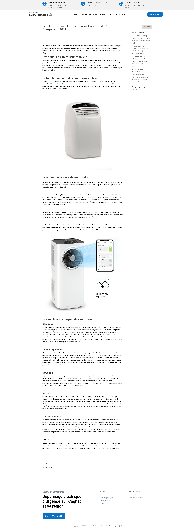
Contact (102, 503)
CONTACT (125, 14)
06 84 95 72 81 (53, 515)
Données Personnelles (136, 498)
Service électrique (48, 33)
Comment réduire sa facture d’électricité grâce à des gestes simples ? (141, 69)
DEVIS (112, 14)
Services (102, 495)
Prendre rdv (155, 14)
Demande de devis (106, 500)
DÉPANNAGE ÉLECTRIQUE (98, 14)
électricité (54, 84)
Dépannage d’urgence (107, 498)
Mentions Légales (134, 495)
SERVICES (84, 14)
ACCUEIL (75, 14)
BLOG (118, 14)
